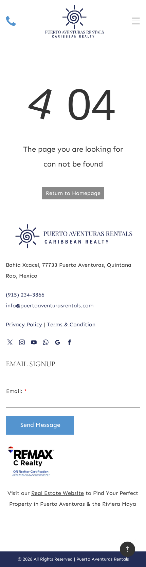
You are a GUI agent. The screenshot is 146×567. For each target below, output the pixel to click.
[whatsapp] (45, 343)
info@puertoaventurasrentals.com (49, 305)
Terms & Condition (71, 324)
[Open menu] (136, 21)
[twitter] (10, 343)
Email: (14, 391)
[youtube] (34, 343)
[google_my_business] (57, 343)
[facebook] (69, 343)
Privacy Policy (24, 324)
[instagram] (22, 343)
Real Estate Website (57, 493)
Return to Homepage (73, 193)
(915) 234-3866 (25, 294)
